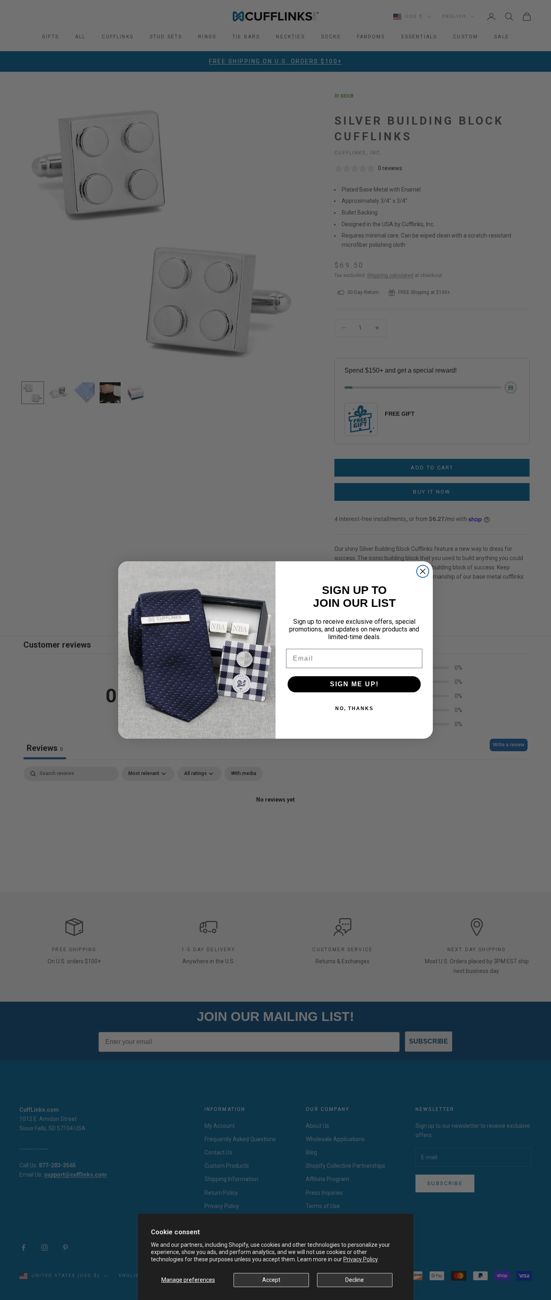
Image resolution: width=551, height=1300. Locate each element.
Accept (271, 1280)
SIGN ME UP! (354, 684)
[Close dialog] (423, 571)
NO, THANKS (354, 708)
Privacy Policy (360, 1259)
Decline (354, 1280)
